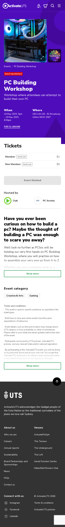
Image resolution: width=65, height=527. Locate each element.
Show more (32, 273)
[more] (59, 6)
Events (7, 66)
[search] (52, 6)
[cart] (45, 6)
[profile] (39, 6)
